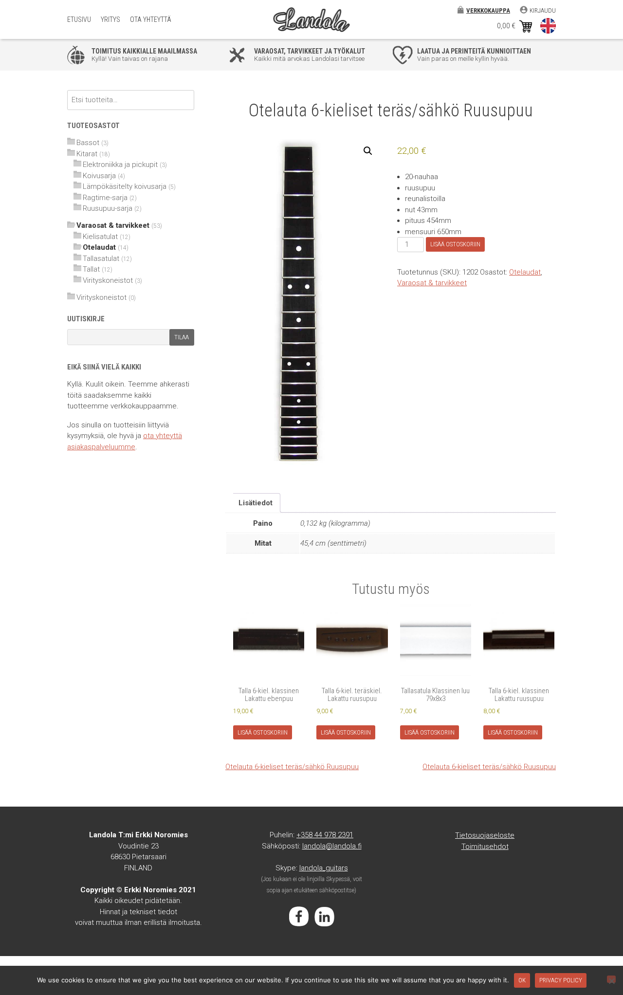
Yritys (110, 19)
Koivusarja (99, 175)
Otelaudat (525, 272)
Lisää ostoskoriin (455, 244)
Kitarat (86, 153)
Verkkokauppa (488, 10)
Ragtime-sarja (105, 197)
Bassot (87, 142)
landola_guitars (323, 868)
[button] (368, 151)
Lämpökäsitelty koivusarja (124, 186)
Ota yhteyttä (150, 19)
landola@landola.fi (332, 846)
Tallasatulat (101, 258)
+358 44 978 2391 (324, 834)
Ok (522, 980)
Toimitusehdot (485, 846)
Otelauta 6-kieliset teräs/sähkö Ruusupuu (292, 766)
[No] (611, 979)
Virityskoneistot (108, 280)
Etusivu (79, 19)
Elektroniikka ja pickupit (120, 164)
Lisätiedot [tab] (255, 502)
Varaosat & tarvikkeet (432, 282)
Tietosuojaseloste (484, 835)
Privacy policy (560, 980)
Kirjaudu (543, 10)
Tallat (91, 269)
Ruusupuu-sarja (107, 208)
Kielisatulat (100, 236)
